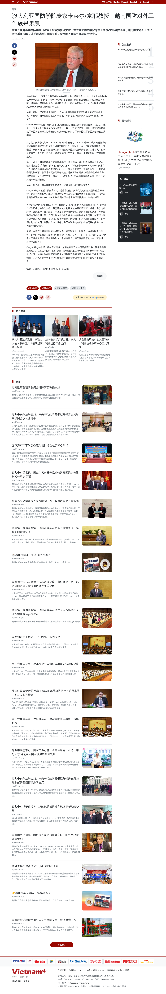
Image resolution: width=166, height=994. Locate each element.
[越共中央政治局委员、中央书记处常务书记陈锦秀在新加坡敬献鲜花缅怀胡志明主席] (97, 786)
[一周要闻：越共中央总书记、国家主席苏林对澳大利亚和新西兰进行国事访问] (146, 228)
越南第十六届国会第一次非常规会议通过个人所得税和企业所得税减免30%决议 (45, 612)
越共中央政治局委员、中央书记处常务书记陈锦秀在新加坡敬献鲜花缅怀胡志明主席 (45, 780)
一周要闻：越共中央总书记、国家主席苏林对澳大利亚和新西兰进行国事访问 (128, 227)
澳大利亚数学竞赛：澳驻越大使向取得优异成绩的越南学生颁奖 (27, 343)
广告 (120, 970)
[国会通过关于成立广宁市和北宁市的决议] (97, 644)
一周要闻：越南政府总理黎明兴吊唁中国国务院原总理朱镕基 (128, 206)
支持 (88, 970)
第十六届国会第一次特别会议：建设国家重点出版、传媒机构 (45, 721)
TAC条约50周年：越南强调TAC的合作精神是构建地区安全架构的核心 (135, 65)
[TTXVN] (18, 961)
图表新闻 (126, 120)
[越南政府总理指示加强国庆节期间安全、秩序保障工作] (97, 927)
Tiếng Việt (107, 2)
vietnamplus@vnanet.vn (78, 983)
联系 (127, 970)
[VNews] (29, 961)
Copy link (14, 64)
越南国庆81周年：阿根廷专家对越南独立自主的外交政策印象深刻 (45, 836)
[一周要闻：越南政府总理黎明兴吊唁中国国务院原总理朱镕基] (146, 208)
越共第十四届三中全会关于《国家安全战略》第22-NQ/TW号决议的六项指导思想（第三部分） (135, 158)
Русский (146, 2)
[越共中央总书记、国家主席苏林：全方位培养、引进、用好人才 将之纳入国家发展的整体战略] (97, 758)
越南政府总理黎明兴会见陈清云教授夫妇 (36, 387)
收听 (126, 192)
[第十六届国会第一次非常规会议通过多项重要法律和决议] (97, 671)
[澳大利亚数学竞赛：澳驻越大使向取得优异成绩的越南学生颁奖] (28, 325)
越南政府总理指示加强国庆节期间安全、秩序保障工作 (44, 919)
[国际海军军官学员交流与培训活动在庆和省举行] (97, 453)
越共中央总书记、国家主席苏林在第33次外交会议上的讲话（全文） (135, 105)
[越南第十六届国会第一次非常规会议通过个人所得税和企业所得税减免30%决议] (97, 618)
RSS (81, 970)
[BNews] (51, 961)
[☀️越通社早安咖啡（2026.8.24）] (97, 900)
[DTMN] (112, 961)
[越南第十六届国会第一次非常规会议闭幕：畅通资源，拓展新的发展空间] (97, 536)
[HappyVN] (146, 961)
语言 (95, 970)
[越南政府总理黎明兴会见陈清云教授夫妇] (97, 395)
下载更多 (61, 944)
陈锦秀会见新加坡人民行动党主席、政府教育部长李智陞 (45, 500)
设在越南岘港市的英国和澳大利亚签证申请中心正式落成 (94, 343)
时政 (14, 9)
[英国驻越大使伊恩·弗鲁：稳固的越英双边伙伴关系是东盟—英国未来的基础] (97, 698)
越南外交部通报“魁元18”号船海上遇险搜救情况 (135, 92)
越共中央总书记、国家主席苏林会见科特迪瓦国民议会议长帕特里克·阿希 (45, 474)
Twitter (14, 52)
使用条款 (73, 970)
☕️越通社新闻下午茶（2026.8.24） (33, 554)
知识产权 (62, 970)
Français (124, 2)
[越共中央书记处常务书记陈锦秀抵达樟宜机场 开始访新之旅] (97, 814)
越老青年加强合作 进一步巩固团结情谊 (35, 866)
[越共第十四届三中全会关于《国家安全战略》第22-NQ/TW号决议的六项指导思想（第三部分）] (136, 136)
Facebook (14, 45)
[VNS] (78, 961)
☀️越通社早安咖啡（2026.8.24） (31, 893)
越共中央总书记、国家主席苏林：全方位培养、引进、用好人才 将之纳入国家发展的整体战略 (45, 752)
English (117, 2)
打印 (14, 58)
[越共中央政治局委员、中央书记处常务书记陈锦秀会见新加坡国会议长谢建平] (97, 422)
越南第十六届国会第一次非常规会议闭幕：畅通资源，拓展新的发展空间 (45, 530)
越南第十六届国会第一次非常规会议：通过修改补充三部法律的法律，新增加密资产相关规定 (45, 583)
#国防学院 (46, 288)
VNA (102, 970)
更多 (18, 381)
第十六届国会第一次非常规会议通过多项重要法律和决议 (45, 663)
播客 (126, 179)
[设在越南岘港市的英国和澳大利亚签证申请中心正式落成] (95, 325)
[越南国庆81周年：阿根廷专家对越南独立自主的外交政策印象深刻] (97, 842)
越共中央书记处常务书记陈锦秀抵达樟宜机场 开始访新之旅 (45, 808)
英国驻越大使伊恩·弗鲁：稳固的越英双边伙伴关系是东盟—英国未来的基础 (45, 692)
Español (133, 2)
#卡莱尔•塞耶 (61, 288)
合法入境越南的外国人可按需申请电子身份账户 (135, 79)
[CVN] (96, 961)
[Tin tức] (40, 961)
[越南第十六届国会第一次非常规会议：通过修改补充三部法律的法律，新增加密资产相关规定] (97, 589)
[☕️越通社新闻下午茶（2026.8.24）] (97, 562)
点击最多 (126, 44)
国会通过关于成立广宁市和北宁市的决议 (36, 637)
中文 (140, 2)
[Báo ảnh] (130, 961)
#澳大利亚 (32, 288)
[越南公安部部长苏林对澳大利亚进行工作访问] (61, 325)
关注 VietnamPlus (83, 297)
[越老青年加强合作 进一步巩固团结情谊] (97, 874)
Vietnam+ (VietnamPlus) (31, 2)
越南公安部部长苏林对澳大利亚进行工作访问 (60, 341)
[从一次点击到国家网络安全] (146, 189)
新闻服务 (111, 970)
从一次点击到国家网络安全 (128, 186)
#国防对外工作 (78, 288)
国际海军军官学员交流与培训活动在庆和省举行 (40, 445)
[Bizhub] (62, 961)
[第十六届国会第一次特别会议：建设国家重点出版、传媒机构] (97, 727)
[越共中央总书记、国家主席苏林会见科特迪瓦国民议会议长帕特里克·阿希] (97, 480)
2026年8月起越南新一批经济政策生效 (134, 49)
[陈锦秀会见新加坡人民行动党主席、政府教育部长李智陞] (97, 508)
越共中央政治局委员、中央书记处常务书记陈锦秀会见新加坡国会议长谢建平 (45, 416)
